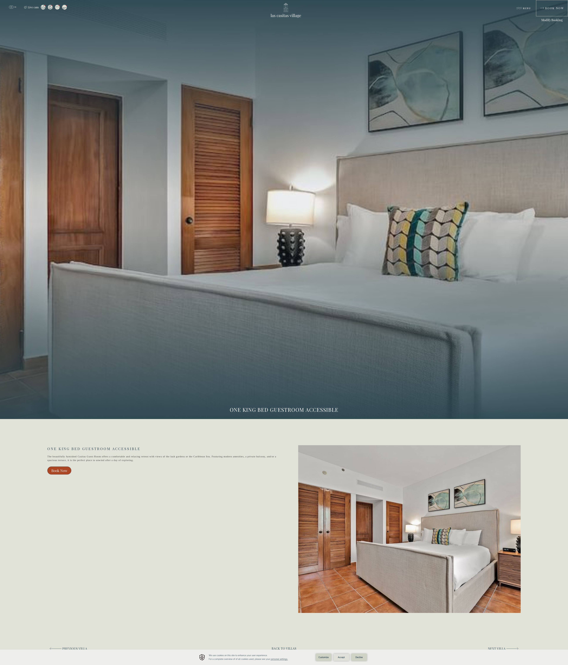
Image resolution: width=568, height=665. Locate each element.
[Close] (506, 7)
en (11, 7)
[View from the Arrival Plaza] (50, 7)
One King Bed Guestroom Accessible (284, 409)
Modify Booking (552, 20)
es (15, 7)
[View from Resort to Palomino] (43, 7)
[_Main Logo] (284, 10)
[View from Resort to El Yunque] (57, 7)
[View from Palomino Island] (64, 7)
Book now (59, 470)
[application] (284, 657)
